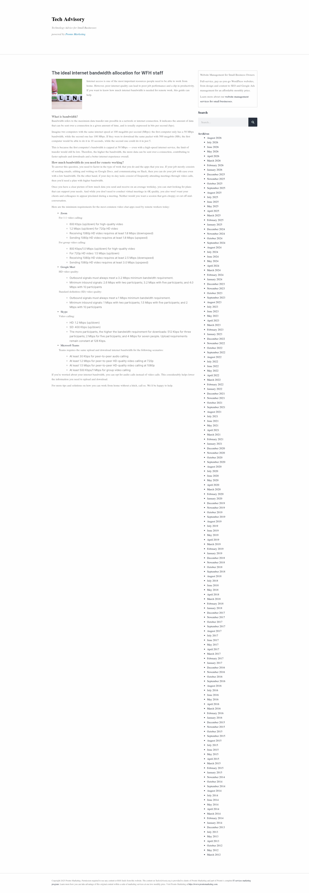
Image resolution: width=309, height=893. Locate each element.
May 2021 (213, 425)
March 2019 (214, 544)
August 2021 (214, 411)
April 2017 (213, 649)
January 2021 (214, 443)
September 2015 (216, 736)
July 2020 (212, 471)
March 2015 (214, 763)
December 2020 (216, 448)
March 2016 (214, 708)
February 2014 (215, 818)
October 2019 (214, 512)
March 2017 (214, 653)
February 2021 (215, 439)
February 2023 (215, 329)
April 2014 (213, 809)
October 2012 (214, 845)
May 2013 (213, 836)
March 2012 (214, 854)
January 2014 (214, 822)
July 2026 (212, 142)
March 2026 (214, 160)
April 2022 (213, 375)
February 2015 (215, 768)
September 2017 (216, 626)
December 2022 (216, 338)
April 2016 (213, 704)
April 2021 (213, 430)
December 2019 (216, 503)
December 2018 (216, 558)
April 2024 (213, 265)
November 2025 (216, 178)
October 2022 (214, 348)
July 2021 (212, 416)
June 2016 (213, 695)
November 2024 (216, 233)
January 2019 (214, 553)
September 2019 (216, 516)
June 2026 (213, 147)
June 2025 (213, 201)
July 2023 (212, 306)
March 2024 (214, 270)
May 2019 (213, 535)
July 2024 (212, 252)
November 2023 (216, 288)
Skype (64, 311)
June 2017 (213, 640)
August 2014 (214, 790)
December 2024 (216, 229)
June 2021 (213, 421)
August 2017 (214, 631)
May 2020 (213, 480)
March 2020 (214, 489)
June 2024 (213, 256)
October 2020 (214, 457)
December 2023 (216, 284)
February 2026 (215, 165)
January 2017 (214, 663)
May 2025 (213, 206)
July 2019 (212, 526)
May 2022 (213, 370)
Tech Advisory (68, 19)
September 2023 (216, 297)
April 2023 (213, 320)
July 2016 (212, 690)
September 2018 (216, 571)
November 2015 (216, 726)
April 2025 (213, 211)
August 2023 (214, 302)
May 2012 (213, 850)
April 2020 (213, 485)
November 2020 (216, 452)
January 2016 (214, 717)
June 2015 (213, 749)
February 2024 (215, 274)
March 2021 (214, 434)
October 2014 (214, 781)
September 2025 (216, 188)
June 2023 (213, 311)
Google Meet (68, 267)
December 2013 (216, 827)
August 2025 (214, 192)
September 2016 (216, 681)
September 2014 (216, 786)
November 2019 (216, 507)
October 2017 (214, 622)
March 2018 (214, 599)
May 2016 (213, 699)
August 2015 (214, 740)
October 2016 (214, 676)
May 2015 (213, 754)
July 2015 (212, 745)
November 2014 (216, 777)
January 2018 (214, 608)
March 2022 (214, 379)
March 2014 (214, 813)
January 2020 (214, 498)
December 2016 (216, 667)
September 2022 (216, 352)
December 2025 (216, 174)
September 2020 (216, 462)
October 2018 (214, 567)
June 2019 (213, 530)
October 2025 (214, 183)
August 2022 (214, 357)
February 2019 (215, 548)
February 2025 (215, 220)
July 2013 (212, 832)
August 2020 (214, 466)
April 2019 (213, 539)
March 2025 (214, 215)
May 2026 (213, 151)
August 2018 (214, 576)
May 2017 (213, 644)
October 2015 (214, 731)
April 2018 (213, 594)
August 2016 (214, 685)
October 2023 (214, 293)
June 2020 (213, 475)
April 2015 (213, 758)
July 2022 (212, 361)
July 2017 (212, 635)
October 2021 (214, 402)
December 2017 (216, 612)
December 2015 (216, 722)
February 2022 (215, 384)
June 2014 (213, 799)
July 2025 (212, 197)
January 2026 (214, 169)
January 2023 (214, 334)
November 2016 (216, 672)
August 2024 (214, 247)
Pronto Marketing (75, 34)
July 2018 (212, 580)
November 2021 (216, 398)
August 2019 (214, 521)
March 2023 (214, 325)
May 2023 (213, 315)
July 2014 (212, 795)
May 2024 (213, 261)
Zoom (64, 213)
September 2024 (216, 242)
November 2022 (216, 343)
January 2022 (214, 389)
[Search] (252, 122)
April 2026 (213, 156)
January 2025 (214, 224)
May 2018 (213, 589)
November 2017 (216, 617)
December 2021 (216, 393)
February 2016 (215, 713)
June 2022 (213, 366)
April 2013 (213, 841)
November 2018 (216, 562)
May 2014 (213, 804)
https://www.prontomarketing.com (202, 884)
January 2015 (214, 772)
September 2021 (216, 407)
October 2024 (214, 238)
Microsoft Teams (70, 345)
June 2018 (213, 585)
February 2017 (215, 658)
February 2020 (215, 494)
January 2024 (214, 279)
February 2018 (215, 603)
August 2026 (214, 137)
